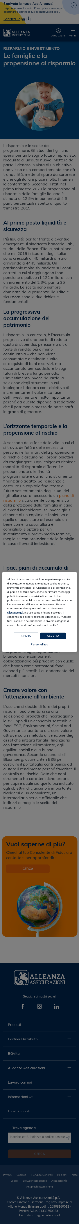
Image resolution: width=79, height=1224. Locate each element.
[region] (39, 612)
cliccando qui (15, 612)
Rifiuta (26, 635)
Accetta (53, 635)
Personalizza (39, 644)
